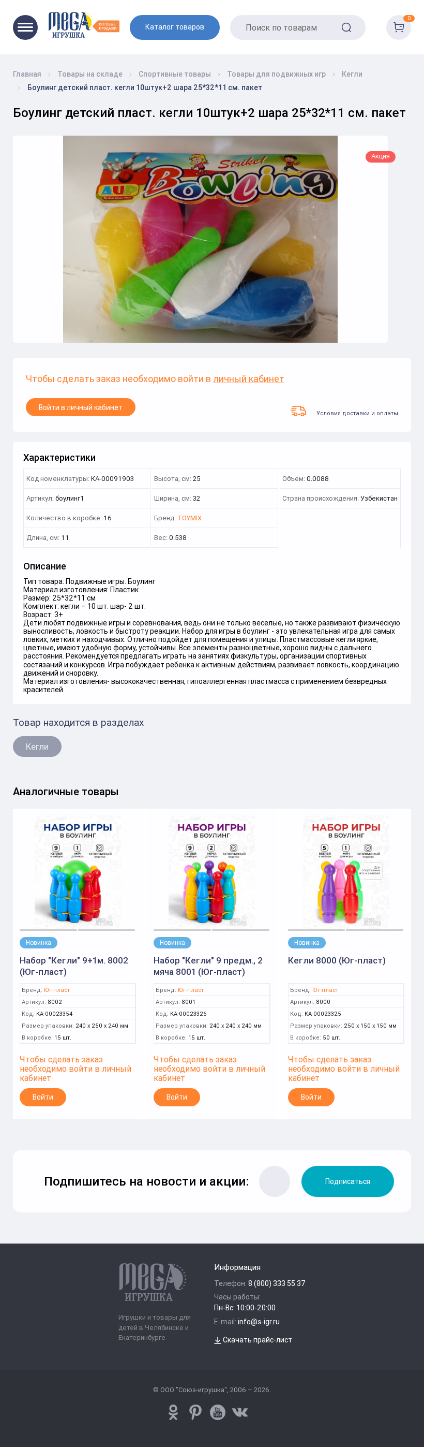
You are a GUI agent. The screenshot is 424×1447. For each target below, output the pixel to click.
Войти (43, 1097)
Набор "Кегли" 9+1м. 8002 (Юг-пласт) (74, 966)
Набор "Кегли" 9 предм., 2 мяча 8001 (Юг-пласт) (208, 966)
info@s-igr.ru (259, 1322)
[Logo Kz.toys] (83, 24)
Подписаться (347, 1181)
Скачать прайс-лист (256, 1340)
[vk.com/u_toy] (240, 1412)
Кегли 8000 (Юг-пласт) (337, 960)
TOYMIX (189, 518)
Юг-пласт (57, 990)
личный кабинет (248, 379)
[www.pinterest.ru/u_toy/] (173, 1412)
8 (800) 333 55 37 (277, 1283)
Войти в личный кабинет (81, 407)
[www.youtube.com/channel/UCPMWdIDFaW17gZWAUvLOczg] (217, 1412)
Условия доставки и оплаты (357, 413)
